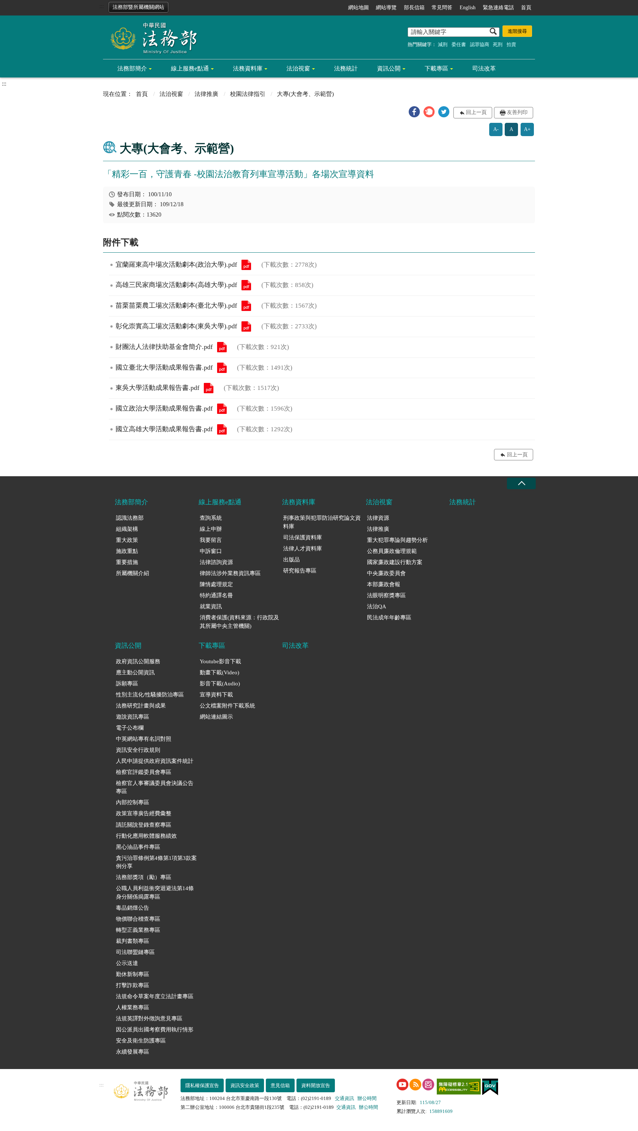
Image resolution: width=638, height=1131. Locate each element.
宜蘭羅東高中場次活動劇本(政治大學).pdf (246, 265)
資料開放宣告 (315, 1085)
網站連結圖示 (216, 717)
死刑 (497, 44)
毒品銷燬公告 (132, 908)
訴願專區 (127, 683)
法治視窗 (298, 68)
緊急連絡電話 (498, 7)
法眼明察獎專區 (386, 595)
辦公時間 (367, 1098)
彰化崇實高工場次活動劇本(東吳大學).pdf (246, 326)
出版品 (291, 560)
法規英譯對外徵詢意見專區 (149, 1018)
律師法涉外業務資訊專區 (230, 573)
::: (101, 6)
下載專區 (436, 68)
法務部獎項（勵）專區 (143, 877)
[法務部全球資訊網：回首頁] (151, 37)
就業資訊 (211, 606)
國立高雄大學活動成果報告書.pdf (222, 429)
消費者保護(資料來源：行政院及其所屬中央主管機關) (239, 622)
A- (496, 129)
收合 (521, 483)
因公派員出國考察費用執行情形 (154, 1030)
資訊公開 (389, 68)
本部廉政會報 (383, 584)
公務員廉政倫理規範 (392, 551)
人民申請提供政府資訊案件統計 (154, 761)
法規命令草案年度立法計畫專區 (154, 996)
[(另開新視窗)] (402, 1084)
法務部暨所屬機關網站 (138, 7)
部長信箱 (414, 7)
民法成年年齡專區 (389, 617)
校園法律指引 (247, 94)
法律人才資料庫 (302, 548)
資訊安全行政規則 (138, 750)
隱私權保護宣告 (202, 1085)
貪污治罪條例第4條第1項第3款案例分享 (156, 862)
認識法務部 (130, 518)
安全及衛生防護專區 (141, 1041)
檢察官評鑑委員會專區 (143, 772)
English (468, 7)
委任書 (459, 44)
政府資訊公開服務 (138, 661)
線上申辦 (211, 529)
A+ (527, 129)
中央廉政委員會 (386, 573)
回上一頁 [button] (476, 112)
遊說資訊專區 (132, 717)
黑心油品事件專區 (138, 847)
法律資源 (378, 518)
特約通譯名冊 (216, 595)
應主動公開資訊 (135, 672)
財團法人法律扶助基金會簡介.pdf (222, 347)
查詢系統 (211, 518)
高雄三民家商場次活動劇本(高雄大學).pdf (246, 285)
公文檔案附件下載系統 (227, 706)
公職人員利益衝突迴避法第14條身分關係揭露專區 (155, 892)
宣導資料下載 (216, 695)
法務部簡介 (132, 68)
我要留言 (211, 540)
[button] (414, 111)
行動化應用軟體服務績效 (146, 836)
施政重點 (127, 551)
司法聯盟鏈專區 (135, 952)
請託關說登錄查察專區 (143, 825)
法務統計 (346, 68)
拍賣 (511, 44)
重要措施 (127, 562)
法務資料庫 (248, 68)
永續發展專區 (132, 1052)
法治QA (376, 606)
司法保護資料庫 (302, 537)
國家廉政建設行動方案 (394, 562)
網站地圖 (358, 7)
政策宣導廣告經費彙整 (143, 813)
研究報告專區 (299, 571)
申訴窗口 (211, 551)
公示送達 (127, 963)
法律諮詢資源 (216, 562)
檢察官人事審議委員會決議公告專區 (154, 787)
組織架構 (127, 529)
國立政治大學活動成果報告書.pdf (222, 408)
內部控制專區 (132, 802)
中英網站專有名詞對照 (143, 739)
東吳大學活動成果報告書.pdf (209, 388)
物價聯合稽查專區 (138, 919)
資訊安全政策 (244, 1085)
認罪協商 (479, 44)
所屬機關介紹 (132, 573)
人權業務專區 (132, 1007)
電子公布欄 (130, 728)
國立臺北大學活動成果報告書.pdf (222, 368)
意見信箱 (280, 1085)
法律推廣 (206, 94)
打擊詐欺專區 (132, 985)
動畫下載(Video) (219, 672)
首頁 (526, 7)
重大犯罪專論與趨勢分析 (397, 540)
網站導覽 (386, 7)
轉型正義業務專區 (138, 930)
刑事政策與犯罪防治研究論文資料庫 (322, 522)
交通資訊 (344, 1098)
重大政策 (127, 540)
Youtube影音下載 (220, 661)
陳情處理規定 (216, 584)
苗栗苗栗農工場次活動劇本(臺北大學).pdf (246, 306)
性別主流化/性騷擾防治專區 (150, 695)
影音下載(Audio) (220, 683)
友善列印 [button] (517, 112)
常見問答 (442, 7)
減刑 (442, 44)
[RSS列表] (415, 1084)
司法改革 (484, 68)
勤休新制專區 (132, 974)
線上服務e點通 (190, 68)
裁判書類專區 (132, 941)
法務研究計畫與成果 (141, 706)
